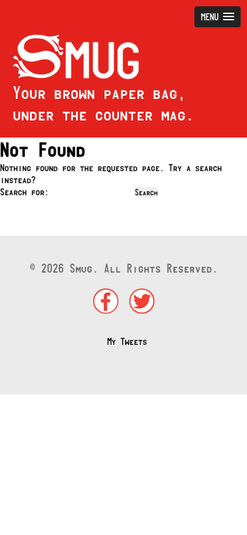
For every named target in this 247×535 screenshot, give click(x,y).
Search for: (24, 192)
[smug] (69, 76)
